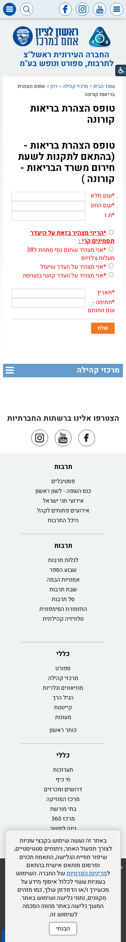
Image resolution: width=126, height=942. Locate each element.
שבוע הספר (63, 570)
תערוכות (63, 770)
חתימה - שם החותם (101, 306)
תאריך (104, 292)
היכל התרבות (63, 520)
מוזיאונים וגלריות (63, 688)
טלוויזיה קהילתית (63, 619)
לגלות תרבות (63, 560)
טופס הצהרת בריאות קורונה (72, 114)
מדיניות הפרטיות (87, 873)
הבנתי (63, 928)
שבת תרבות (63, 589)
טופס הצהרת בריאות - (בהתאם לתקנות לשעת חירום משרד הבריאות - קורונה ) (66, 162)
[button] (117, 9)
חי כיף (63, 779)
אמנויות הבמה (63, 580)
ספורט (63, 668)
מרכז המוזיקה (63, 799)
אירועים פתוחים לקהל (63, 510)
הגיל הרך (63, 698)
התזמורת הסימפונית (63, 609)
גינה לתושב (63, 828)
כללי (63, 654)
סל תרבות (63, 599)
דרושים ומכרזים (63, 789)
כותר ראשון (63, 730)
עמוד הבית (104, 86)
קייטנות (63, 707)
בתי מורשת (63, 809)
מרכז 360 (63, 819)
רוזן (53, 86)
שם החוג (101, 205)
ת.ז (108, 215)
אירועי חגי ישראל (63, 501)
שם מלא (101, 195)
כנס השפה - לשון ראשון (63, 491)
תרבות (63, 467)
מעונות (63, 717)
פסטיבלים (63, 481)
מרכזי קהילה (75, 86)
